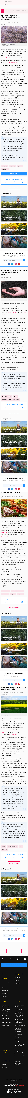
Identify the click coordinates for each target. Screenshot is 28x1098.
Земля (24, 11)
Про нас (4, 1064)
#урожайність (5, 169)
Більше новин (14, 951)
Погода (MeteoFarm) (5, 1005)
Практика (4, 987)
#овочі (13, 591)
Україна (7, 11)
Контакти (4, 1067)
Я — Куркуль (19, 1037)
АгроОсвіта (18, 1034)
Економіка (5, 993)
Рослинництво (6, 982)
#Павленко (4, 166)
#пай (21, 846)
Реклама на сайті (20, 1056)
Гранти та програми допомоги (18, 1030)
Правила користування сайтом (19, 1063)
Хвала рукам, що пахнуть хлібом (20, 1045)
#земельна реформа (6, 396)
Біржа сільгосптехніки (6, 1021)
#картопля (12, 166)
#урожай (20, 166)
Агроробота (5, 1018)
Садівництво (16, 11)
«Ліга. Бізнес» (13, 734)
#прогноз (20, 594)
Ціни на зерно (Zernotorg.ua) (6, 1010)
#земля (15, 396)
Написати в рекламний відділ (20, 1052)
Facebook (9, 58)
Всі (2, 11)
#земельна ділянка (6, 399)
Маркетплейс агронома (6, 1026)
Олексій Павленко (13, 62)
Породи (17, 983)
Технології (5, 990)
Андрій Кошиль (12, 312)
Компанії (17, 980)
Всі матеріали (14, 188)
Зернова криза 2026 (19, 1005)
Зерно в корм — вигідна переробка (20, 1021)
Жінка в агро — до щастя (20, 1040)
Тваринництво (6, 985)
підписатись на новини (14, 965)
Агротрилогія (19, 1009)
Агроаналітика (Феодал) (6, 1014)
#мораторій (16, 399)
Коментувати (14, 173)
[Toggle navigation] (26, 2)
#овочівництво (5, 591)
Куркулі (17, 977)
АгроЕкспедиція (20, 1025)
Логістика (4, 996)
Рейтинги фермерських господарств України (19, 1014)
